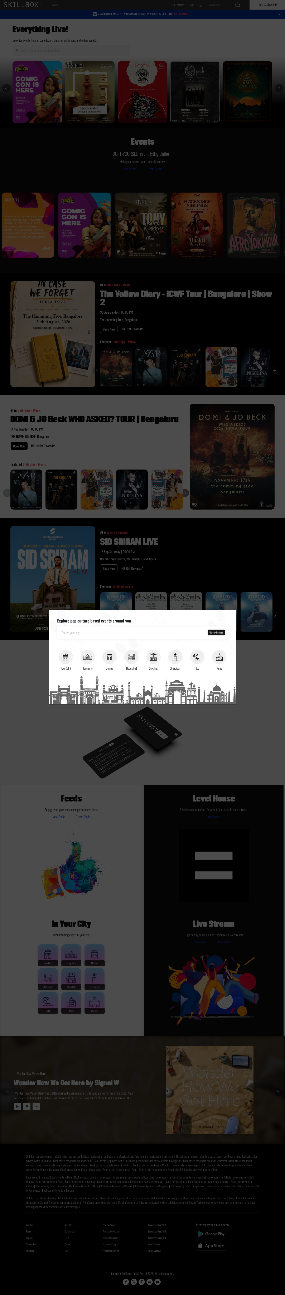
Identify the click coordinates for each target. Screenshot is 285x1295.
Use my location (216, 632)
